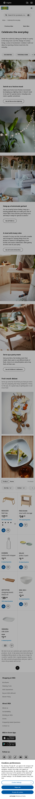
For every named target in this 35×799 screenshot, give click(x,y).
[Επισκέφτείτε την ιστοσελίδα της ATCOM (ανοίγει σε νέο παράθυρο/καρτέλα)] (17, 796)
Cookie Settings (16, 782)
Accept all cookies (17, 792)
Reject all (17, 787)
